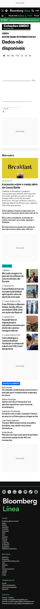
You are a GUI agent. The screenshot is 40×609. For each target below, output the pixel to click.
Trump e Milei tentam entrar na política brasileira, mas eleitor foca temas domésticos (19, 426)
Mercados (8, 155)
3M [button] (12, 56)
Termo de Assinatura (8, 585)
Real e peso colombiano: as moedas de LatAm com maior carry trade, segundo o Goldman (18, 220)
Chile (3, 533)
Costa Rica (5, 543)
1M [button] (8, 56)
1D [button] (4, 56)
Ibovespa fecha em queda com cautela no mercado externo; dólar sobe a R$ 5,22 (18, 228)
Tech (3, 563)
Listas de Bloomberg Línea (10, 561)
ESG (3, 567)
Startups (5, 565)
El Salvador (5, 545)
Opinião (4, 571)
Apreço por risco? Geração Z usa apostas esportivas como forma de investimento (17, 404)
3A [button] (26, 56)
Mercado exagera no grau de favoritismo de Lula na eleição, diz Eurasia (13, 277)
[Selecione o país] (6, 10)
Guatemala (5, 547)
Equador (5, 537)
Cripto (4, 575)
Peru (3, 535)
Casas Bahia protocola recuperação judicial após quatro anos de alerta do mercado (13, 292)
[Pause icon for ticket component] (2, 15)
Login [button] (37, 11)
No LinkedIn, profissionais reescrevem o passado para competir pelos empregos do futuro (20, 393)
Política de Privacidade (9, 587)
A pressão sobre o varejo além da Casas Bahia (20, 186)
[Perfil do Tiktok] (30, 492)
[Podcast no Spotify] (36, 492)
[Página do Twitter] (9, 492)
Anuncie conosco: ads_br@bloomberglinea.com (17, 603)
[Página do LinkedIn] (25, 492)
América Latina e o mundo (10, 521)
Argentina (5, 527)
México (4, 525)
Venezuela (5, 531)
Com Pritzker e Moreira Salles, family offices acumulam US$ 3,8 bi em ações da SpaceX (13, 308)
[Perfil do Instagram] (20, 492)
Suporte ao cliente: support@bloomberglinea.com (18, 601)
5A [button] (30, 56)
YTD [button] (17, 56)
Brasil (4, 523)
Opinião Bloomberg (11, 383)
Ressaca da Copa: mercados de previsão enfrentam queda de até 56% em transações (20, 437)
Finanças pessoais (8, 569)
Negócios (5, 557)
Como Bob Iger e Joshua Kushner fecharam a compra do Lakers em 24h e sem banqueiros (13, 343)
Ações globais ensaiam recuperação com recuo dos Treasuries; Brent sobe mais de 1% (20, 212)
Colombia (5, 529)
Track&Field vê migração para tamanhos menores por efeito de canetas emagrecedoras (13, 325)
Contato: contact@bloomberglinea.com (15, 599)
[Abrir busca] (32, 10)
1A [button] (22, 56)
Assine (4, 583)
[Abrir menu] (2, 10)
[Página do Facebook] (4, 492)
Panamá (4, 539)
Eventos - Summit (7, 597)
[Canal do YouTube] (14, 492)
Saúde (4, 573)
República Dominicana (9, 549)
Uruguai (4, 541)
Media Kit (5, 589)
